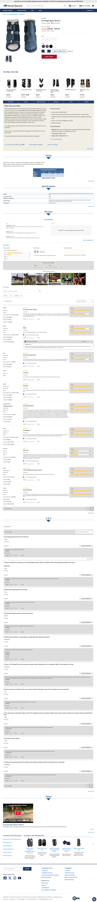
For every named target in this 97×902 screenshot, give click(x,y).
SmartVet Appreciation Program (50, 875)
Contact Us (45, 870)
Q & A (71, 102)
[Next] (93, 88)
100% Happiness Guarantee (36, 144)
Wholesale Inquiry (46, 877)
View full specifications (56, 139)
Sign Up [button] (27, 868)
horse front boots (7, 852)
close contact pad (7, 845)
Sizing (26, 102)
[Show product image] (21, 36)
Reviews (56, 102)
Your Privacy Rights (21, 899)
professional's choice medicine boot (12, 839)
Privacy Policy (12, 899)
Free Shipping (45, 887)
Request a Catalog (70, 875)
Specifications (41, 102)
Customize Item (60, 51)
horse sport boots (7, 842)
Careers (50, 899)
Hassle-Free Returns (52, 144)
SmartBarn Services (47, 873)
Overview (10, 102)
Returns (44, 885)
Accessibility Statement (43, 899)
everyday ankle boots (8, 849)
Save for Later (56, 23)
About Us (67, 870)
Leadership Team (69, 873)
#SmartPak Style (69, 879)
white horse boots (7, 855)
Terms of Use (5, 899)
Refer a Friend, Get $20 (71, 877)
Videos (86, 102)
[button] (64, 5)
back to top (90, 148)
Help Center (45, 883)
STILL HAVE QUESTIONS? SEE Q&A (14, 144)
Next (93, 844)
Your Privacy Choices (32, 899)
